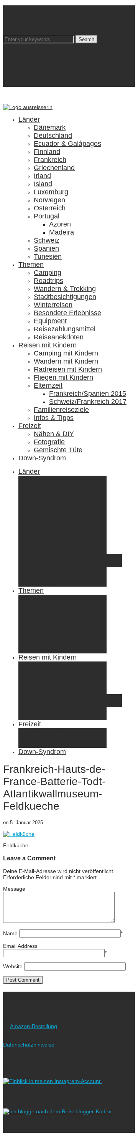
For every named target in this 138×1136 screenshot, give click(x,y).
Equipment (50, 321)
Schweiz (46, 240)
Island (43, 184)
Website (13, 966)
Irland (42, 176)
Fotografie (49, 442)
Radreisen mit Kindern (68, 369)
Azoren (60, 224)
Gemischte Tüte (58, 450)
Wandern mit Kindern (66, 361)
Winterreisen (53, 305)
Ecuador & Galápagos (67, 143)
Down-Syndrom (42, 458)
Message (14, 889)
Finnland (47, 151)
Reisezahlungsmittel (64, 329)
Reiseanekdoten (59, 337)
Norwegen (49, 200)
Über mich (30, 8)
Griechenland (54, 168)
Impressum (32, 27)
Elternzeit (48, 385)
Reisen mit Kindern (47, 345)
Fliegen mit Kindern (63, 377)
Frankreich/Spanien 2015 (87, 393)
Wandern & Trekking (65, 289)
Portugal (46, 216)
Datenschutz (33, 21)
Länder (29, 119)
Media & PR (32, 15)
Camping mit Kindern (66, 353)
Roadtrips (48, 280)
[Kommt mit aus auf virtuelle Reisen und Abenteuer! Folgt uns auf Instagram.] (52, 1081)
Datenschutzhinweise (28, 1045)
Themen (31, 264)
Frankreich (50, 160)
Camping (47, 272)
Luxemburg (51, 192)
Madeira (61, 232)
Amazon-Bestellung (33, 1026)
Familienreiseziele (61, 409)
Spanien (46, 248)
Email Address (20, 946)
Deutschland (53, 135)
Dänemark (50, 127)
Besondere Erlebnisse (67, 313)
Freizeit (29, 426)
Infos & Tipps (54, 418)
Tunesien (48, 256)
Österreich (50, 208)
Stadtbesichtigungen (65, 297)
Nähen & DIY (54, 434)
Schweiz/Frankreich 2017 (88, 401)
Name (10, 933)
